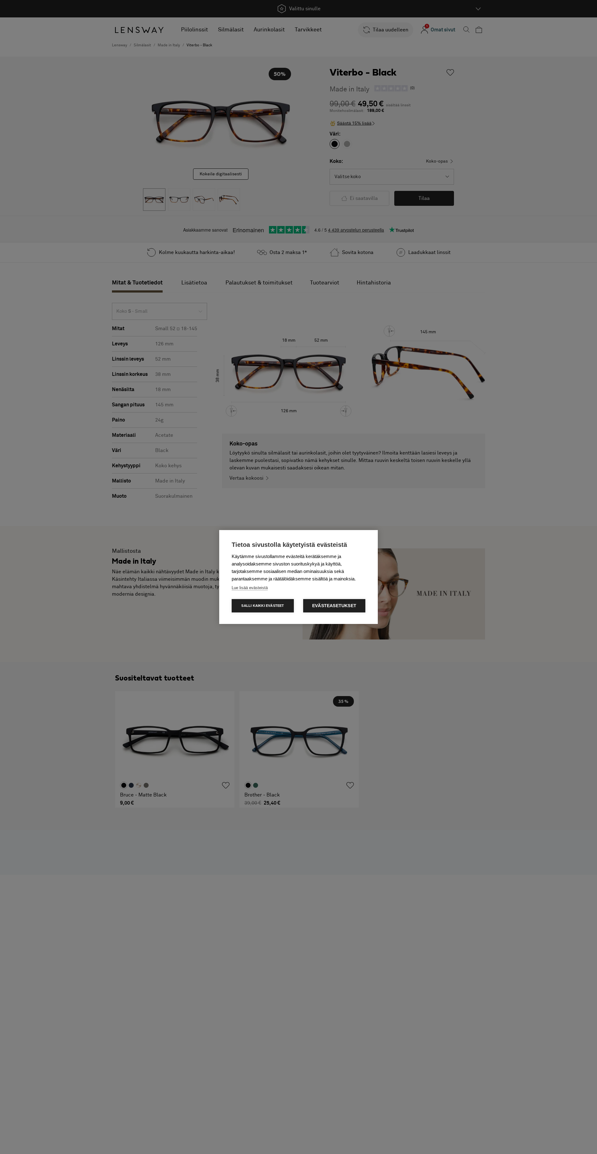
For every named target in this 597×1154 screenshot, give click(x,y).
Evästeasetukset (334, 605)
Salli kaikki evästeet (262, 605)
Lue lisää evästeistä (250, 587)
